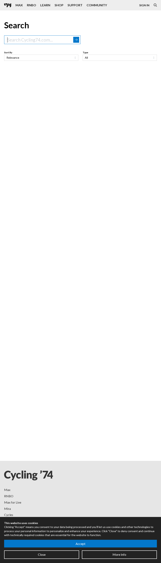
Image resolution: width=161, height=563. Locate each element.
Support (75, 5)
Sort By (8, 52)
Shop (59, 5)
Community (97, 5)
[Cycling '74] (7, 5)
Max (19, 5)
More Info (119, 554)
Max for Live (12, 502)
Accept (80, 543)
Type (85, 52)
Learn (45, 5)
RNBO (31, 5)
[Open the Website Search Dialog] (155, 5)
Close (42, 554)
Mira (7, 508)
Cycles (8, 515)
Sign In (144, 5)
